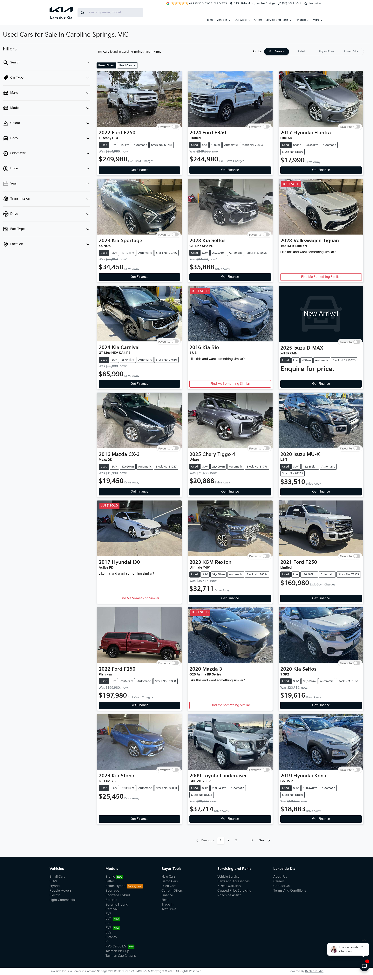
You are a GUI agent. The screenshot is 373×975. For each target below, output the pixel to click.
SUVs (53, 881)
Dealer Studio (314, 971)
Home (210, 20)
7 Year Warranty (229, 886)
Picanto (111, 937)
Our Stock (240, 20)
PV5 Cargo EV (115, 946)
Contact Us (281, 886)
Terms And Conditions (289, 891)
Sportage (112, 891)
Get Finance (139, 170)
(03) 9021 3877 (291, 3)
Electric (55, 895)
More (316, 20)
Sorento (111, 900)
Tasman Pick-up (117, 951)
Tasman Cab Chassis (120, 956)
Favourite (164, 126)
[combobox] (110, 12)
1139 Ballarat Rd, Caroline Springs (254, 3)
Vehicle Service (228, 877)
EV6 (108, 928)
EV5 (108, 923)
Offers (258, 20)
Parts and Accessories (233, 881)
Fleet (165, 900)
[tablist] (314, 51)
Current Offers (172, 891)
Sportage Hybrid (117, 895)
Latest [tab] (301, 51)
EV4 (108, 918)
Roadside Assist (229, 895)
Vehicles (222, 20)
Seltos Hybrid (115, 886)
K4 (107, 942)
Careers (279, 881)
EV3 (108, 914)
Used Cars (168, 886)
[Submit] (82, 12)
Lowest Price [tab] (351, 51)
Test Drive (168, 909)
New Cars (168, 877)
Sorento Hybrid (116, 905)
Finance (300, 20)
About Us (280, 877)
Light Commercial (63, 900)
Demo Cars (169, 881)
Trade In (167, 905)
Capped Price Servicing (234, 891)
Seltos (110, 881)
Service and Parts (277, 20)
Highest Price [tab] (326, 51)
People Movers (60, 891)
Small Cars (57, 877)
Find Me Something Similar (321, 277)
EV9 (108, 932)
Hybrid (55, 886)
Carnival (111, 909)
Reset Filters (106, 65)
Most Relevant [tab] (277, 51)
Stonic (110, 877)
